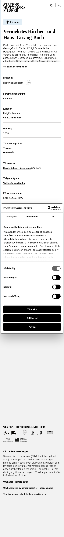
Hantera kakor (21, 482)
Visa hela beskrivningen (15, 66)
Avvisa (32, 327)
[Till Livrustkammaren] (41, 432)
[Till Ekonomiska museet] (15, 432)
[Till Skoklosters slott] (50, 432)
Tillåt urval (32, 318)
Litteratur (7, 98)
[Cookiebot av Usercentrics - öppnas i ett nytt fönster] (48, 208)
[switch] (56, 277)
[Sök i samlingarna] (59, 5)
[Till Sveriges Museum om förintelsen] (21, 439)
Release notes (46, 488)
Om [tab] (52, 216)
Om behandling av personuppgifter (20, 488)
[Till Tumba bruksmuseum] (8, 439)
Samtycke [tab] (11, 216)
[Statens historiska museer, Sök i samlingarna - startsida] (14, 7)
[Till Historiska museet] (33, 432)
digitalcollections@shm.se (33, 494)
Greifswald (8, 152)
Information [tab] (32, 216)
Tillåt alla (32, 309)
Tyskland (7, 148)
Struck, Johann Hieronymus (17, 168)
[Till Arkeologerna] (6, 432)
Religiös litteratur (12, 113)
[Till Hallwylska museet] (25, 432)
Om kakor (8, 481)
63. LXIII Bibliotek (12, 117)
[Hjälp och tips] (51, 5)
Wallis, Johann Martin (14, 183)
